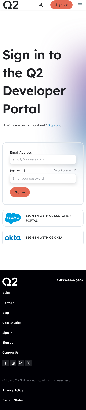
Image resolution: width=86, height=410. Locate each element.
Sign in (20, 192)
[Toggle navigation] (80, 5)
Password (17, 171)
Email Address (21, 152)
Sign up (61, 5)
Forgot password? (65, 170)
